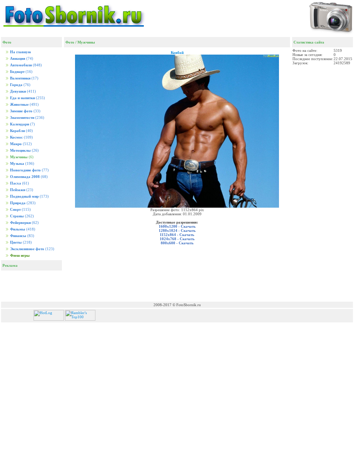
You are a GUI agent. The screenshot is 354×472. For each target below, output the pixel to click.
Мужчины (86, 42)
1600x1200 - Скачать (177, 226)
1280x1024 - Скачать (177, 230)
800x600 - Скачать (177, 243)
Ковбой (177, 52)
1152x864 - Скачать (177, 235)
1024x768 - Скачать (177, 239)
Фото (69, 42)
